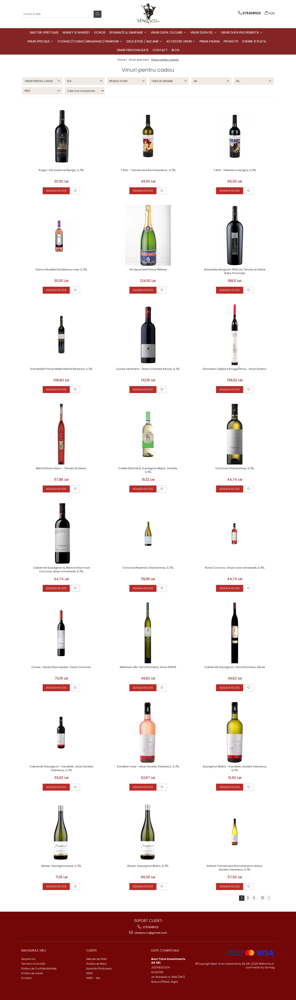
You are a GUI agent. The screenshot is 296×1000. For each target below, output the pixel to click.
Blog (176, 50)
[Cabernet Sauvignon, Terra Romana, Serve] (234, 633)
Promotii (231, 41)
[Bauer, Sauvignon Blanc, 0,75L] (148, 831)
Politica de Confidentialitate (39, 968)
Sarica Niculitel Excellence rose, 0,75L (61, 270)
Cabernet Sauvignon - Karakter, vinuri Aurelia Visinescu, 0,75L (61, 768)
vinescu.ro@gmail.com (150, 933)
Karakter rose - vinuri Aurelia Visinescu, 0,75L (148, 767)
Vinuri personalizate (133, 50)
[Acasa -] (148, 14)
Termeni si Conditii (33, 964)
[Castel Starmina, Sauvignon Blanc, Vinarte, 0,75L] (148, 434)
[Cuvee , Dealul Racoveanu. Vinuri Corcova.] (61, 633)
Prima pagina (210, 41)
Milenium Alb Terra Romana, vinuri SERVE (148, 667)
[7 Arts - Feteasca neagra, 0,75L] (234, 136)
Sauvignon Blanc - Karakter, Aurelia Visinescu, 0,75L (235, 768)
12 (262, 898)
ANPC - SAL (93, 978)
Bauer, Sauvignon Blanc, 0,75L (148, 866)
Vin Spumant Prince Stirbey (148, 270)
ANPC (89, 973)
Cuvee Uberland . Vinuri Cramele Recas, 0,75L (148, 369)
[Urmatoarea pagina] (269, 898)
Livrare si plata (254, 41)
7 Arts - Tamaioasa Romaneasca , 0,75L (148, 170)
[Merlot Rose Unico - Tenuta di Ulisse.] (61, 434)
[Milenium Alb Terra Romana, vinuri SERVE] (148, 633)
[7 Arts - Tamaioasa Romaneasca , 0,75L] (148, 136)
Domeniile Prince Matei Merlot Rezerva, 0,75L (61, 369)
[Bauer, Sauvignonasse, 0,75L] (61, 831)
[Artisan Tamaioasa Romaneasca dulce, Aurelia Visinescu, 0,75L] (234, 831)
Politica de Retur (96, 964)
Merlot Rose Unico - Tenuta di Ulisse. (61, 468)
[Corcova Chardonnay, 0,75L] (234, 434)
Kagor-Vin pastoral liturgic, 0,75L (61, 170)
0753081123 (150, 927)
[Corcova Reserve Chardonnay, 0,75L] (148, 533)
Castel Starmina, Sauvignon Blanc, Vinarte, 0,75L (148, 470)
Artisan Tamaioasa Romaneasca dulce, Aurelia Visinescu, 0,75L (235, 868)
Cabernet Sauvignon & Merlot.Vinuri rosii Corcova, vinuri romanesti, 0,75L (61, 569)
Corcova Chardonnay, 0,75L (234, 468)
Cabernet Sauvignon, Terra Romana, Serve (235, 667)
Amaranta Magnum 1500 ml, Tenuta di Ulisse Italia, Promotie (234, 271)
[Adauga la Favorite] (75, 190)
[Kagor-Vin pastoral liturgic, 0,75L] (61, 136)
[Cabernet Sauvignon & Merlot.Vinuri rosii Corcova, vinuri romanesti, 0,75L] (61, 533)
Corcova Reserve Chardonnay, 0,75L (148, 568)
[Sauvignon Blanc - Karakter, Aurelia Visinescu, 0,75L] (234, 732)
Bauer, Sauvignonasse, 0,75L (61, 866)
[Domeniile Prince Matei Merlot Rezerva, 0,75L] (61, 334)
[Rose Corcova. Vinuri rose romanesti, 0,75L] (234, 533)
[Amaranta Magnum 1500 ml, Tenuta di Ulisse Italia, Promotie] (234, 235)
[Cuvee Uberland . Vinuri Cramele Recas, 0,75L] (148, 334)
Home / (122, 59)
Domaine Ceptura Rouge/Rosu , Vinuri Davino (235, 369)
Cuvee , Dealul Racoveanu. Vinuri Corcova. (61, 667)
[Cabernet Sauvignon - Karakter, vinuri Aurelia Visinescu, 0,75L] (61, 732)
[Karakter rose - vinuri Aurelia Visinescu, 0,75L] (148, 732)
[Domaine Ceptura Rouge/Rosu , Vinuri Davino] (234, 334)
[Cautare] (97, 14)
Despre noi (28, 959)
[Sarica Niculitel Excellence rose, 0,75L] (61, 235)
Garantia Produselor (99, 968)
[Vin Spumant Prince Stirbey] (148, 235)
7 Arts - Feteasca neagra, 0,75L (234, 170)
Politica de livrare (32, 973)
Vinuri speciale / (139, 59)
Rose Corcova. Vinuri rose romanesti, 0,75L (235, 568)
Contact (160, 50)
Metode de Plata (96, 959)
